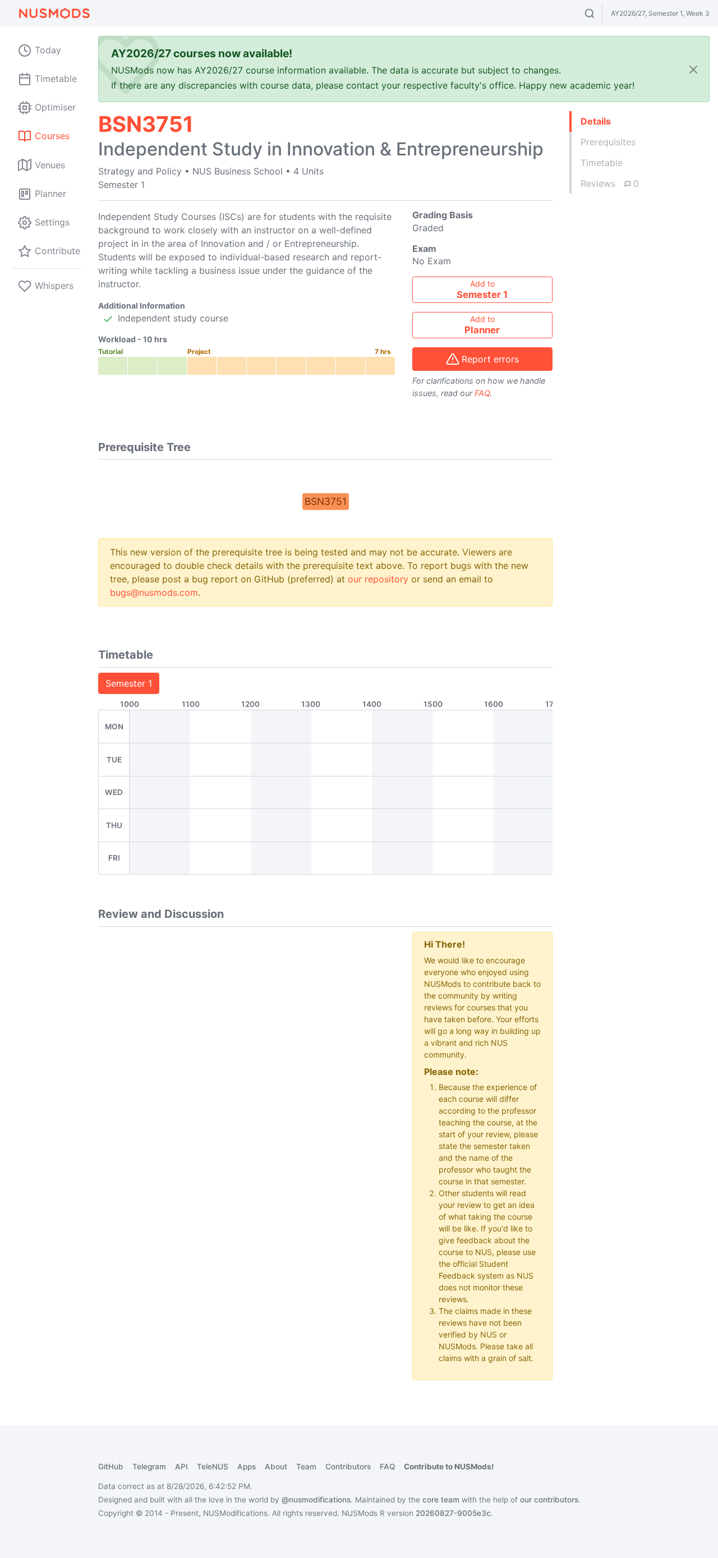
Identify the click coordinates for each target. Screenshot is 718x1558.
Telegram (149, 1466)
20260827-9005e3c (453, 1513)
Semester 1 (128, 683)
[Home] (54, 13)
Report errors (490, 359)
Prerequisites (608, 142)
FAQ (482, 393)
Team (306, 1466)
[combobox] (599, 13)
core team (440, 1499)
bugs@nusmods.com (154, 592)
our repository (378, 579)
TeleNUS (212, 1466)
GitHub (110, 1466)
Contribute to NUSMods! (449, 1466)
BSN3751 (326, 501)
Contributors (348, 1466)
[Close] (693, 69)
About (276, 1466)
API (181, 1466)
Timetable (602, 162)
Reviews (610, 183)
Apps (246, 1466)
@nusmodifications (316, 1499)
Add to (482, 289)
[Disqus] (246, 1072)
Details (596, 121)
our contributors (549, 1499)
